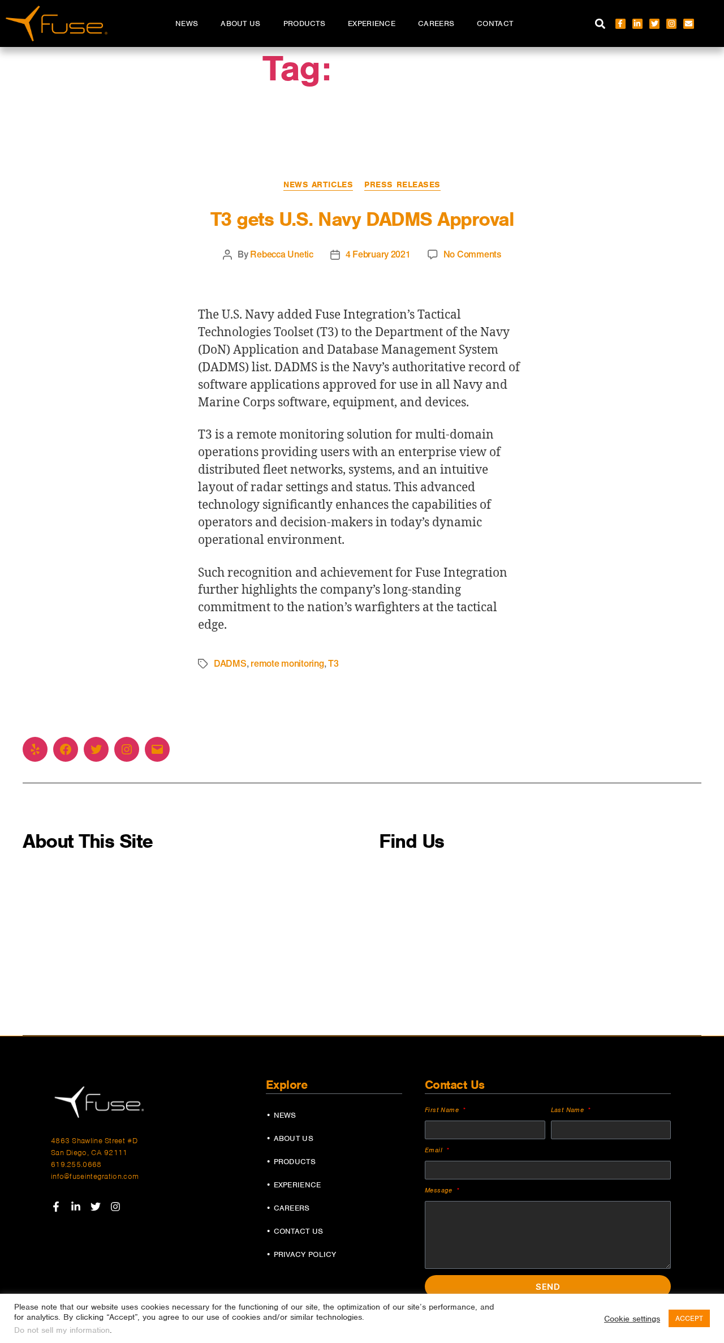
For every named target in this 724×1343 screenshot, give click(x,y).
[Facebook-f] (620, 24)
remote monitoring (287, 663)
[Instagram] (671, 24)
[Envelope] (688, 24)
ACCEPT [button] (689, 1318)
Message (440, 1190)
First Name (443, 1109)
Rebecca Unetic (281, 254)
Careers (436, 23)
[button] (600, 23)
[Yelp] (35, 749)
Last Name (569, 1109)
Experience (371, 23)
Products (304, 23)
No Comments (472, 254)
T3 (333, 663)
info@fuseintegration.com (95, 1176)
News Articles (318, 184)
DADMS (230, 663)
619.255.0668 (76, 1164)
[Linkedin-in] (637, 24)
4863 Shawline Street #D (94, 1140)
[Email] (157, 749)
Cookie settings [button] (632, 1319)
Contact (495, 23)
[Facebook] (65, 749)
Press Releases (402, 184)
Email (435, 1150)
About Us (240, 23)
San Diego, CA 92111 (89, 1152)
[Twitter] (654, 24)
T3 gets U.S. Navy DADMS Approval (362, 219)
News (186, 23)
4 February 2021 (378, 254)
